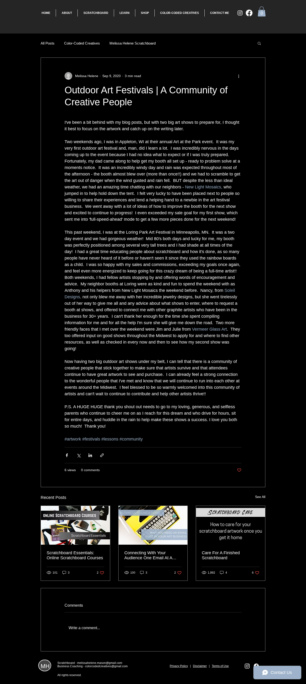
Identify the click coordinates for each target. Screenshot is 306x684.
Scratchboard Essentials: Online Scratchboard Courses (75, 555)
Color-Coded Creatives (82, 43)
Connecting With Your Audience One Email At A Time (148, 555)
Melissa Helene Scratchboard (132, 43)
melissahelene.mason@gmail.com (99, 663)
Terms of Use (220, 666)
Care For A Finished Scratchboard (221, 555)
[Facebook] (249, 13)
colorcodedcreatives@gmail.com (106, 666)
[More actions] (238, 76)
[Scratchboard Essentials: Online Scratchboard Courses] (75, 525)
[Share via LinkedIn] (90, 455)
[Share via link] (102, 455)
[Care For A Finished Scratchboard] (230, 525)
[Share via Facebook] (67, 455)
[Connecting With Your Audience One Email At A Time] (153, 525)
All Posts (48, 43)
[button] (261, 11)
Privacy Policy (179, 666)
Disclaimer (200, 666)
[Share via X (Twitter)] (78, 455)
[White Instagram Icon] (240, 13)
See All (260, 497)
